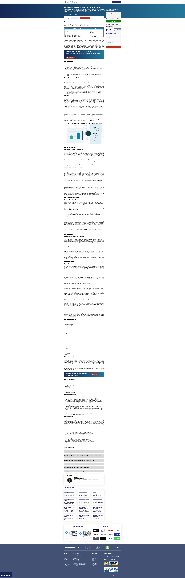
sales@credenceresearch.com (116, 30)
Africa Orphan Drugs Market (84, 499)
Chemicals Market (76, 558)
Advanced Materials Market (77, 565)
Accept (3, 575)
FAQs (64, 560)
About (65, 555)
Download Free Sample (113, 47)
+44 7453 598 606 (117, 28)
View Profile (76, 481)
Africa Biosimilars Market (97, 499)
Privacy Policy (94, 558)
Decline (8, 575)
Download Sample (70, 57)
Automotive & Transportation (77, 555)
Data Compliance (94, 564)
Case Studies (94, 555)
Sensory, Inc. (68, 386)
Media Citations (94, 560)
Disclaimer (93, 559)
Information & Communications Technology (80, 563)
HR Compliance (94, 563)
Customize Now (94, 374)
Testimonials (66, 559)
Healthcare (68, 4)
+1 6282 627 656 (118, 29)
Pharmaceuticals (73, 4)
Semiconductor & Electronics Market (79, 564)
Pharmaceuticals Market (77, 560)
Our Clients (65, 558)
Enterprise (111, 18)
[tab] (67, 18)
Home (64, 4)
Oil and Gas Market (76, 559)
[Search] (111, 2)
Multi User (111, 16)
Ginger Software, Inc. (70, 381)
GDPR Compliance (95, 565)
